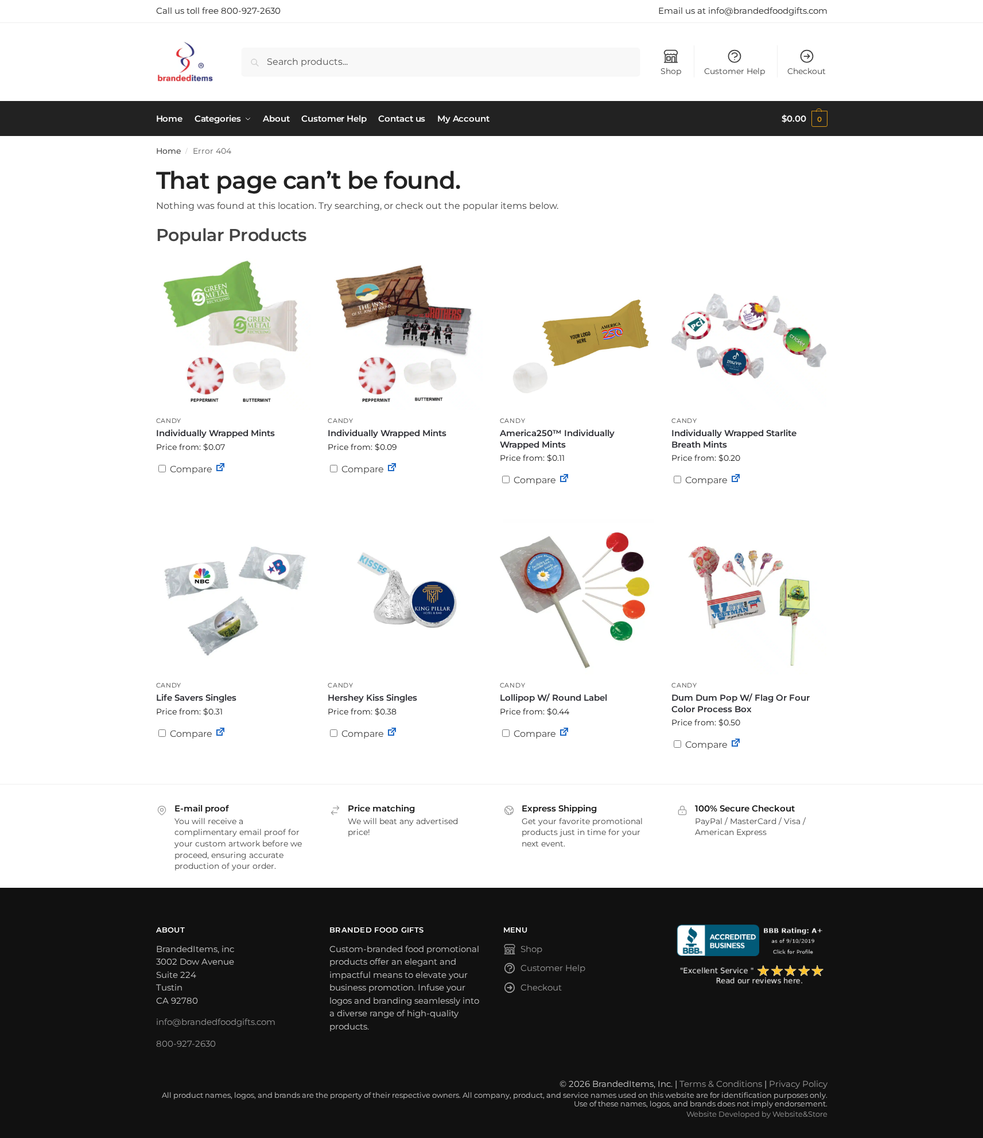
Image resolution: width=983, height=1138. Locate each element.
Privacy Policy (798, 1083)
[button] (804, 119)
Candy (169, 421)
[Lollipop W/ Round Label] (577, 596)
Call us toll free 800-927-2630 (218, 10)
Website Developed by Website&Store (756, 1114)
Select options (233, 497)
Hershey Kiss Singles (372, 697)
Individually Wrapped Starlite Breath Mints (733, 439)
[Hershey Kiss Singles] (405, 596)
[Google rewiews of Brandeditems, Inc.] (752, 975)
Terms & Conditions (720, 1083)
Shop (670, 71)
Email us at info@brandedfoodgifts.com (742, 10)
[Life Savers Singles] (233, 596)
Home (168, 151)
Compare (190, 469)
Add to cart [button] (577, 502)
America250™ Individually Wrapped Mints (557, 439)
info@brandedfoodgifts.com (215, 1021)
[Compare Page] (220, 469)
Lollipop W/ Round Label (553, 697)
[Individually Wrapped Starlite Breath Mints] (748, 332)
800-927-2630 (186, 1043)
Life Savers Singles (196, 697)
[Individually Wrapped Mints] (233, 332)
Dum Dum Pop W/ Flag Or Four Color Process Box (740, 703)
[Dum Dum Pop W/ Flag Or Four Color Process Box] (748, 596)
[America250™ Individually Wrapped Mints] (577, 332)
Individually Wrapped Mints (215, 433)
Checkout (806, 71)
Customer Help (734, 71)
